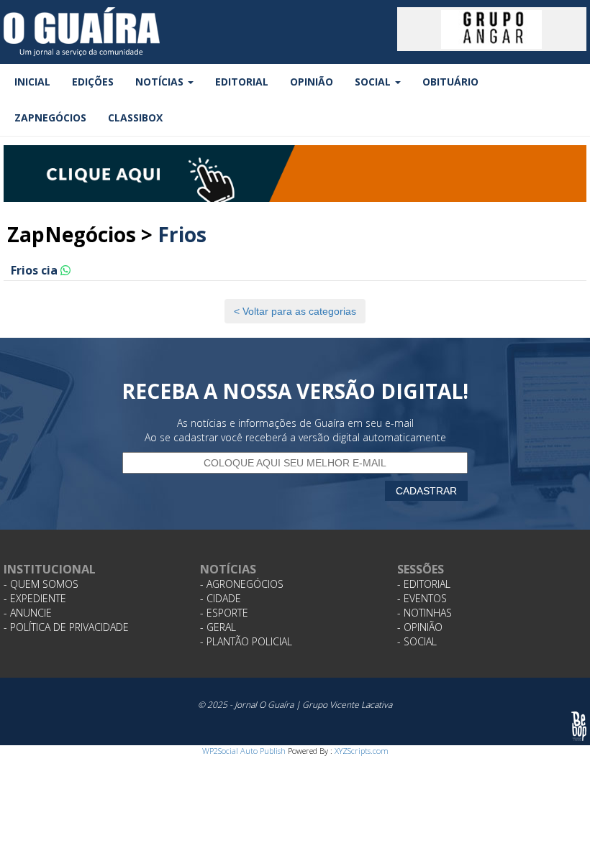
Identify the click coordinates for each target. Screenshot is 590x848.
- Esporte (224, 612)
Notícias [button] (160, 81)
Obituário (450, 81)
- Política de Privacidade (66, 627)
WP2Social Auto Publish (244, 750)
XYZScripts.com (362, 750)
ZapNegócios (50, 117)
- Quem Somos (41, 584)
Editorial (241, 81)
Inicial (32, 81)
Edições (93, 81)
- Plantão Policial (246, 641)
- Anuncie (28, 612)
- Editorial (423, 584)
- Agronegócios (241, 584)
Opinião (311, 81)
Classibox (135, 117)
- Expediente (35, 598)
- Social (417, 641)
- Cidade (220, 598)
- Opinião (419, 627)
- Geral (218, 627)
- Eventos (422, 598)
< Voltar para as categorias (295, 311)
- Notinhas (424, 612)
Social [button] (374, 81)
